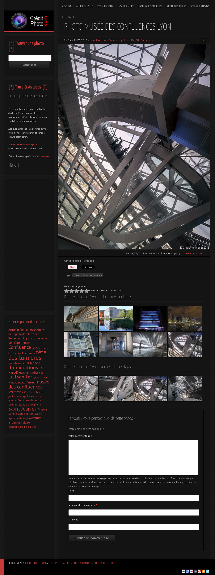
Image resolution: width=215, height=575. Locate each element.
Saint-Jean (19, 408)
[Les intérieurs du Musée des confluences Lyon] (116, 388)
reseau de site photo (29, 404)
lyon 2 (37, 377)
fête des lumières (27, 354)
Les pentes (28, 372)
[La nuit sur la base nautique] (185, 318)
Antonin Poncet (18, 330)
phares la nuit (33, 396)
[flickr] (191, 571)
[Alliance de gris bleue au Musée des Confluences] (116, 344)
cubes (35, 347)
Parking (20, 396)
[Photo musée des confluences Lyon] (185, 344)
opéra (31, 391)
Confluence (19, 347)
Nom (72, 490)
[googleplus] (195, 571)
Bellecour (14, 338)
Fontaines (14, 353)
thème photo (25, 418)
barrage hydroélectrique (23, 334)
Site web (73, 519)
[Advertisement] (28, 243)
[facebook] (187, 571)
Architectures (100, 40)
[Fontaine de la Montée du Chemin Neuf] (150, 318)
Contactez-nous (41, 156)
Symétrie (13, 418)
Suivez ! (21, 144)
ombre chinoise (17, 392)
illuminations (23, 367)
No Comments (145, 40)
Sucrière (38, 413)
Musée (30, 382)
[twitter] (207, 571)
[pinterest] (199, 571)
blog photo (28, 338)
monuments (17, 382)
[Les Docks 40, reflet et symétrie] (116, 318)
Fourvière (28, 353)
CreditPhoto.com (193, 253)
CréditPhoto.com (35, 563)
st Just (29, 414)
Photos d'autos (82, 563)
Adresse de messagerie (82, 505)
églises (32, 426)
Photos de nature (59, 563)
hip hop (35, 363)
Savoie (12, 414)
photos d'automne (18, 400)
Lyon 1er (23, 377)
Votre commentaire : (80, 435)
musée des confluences (88, 275)
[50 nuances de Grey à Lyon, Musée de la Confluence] (150, 344)
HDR (27, 363)
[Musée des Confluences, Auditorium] (81, 318)
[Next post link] (203, 40)
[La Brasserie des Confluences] (81, 344)
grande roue (16, 363)
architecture (37, 330)
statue (21, 414)
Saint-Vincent (39, 409)
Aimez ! (12, 144)
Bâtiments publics (119, 40)
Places (33, 400)
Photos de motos (104, 563)
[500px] (183, 571)
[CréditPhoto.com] (29, 15)
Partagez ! (31, 144)
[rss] (203, 571)
